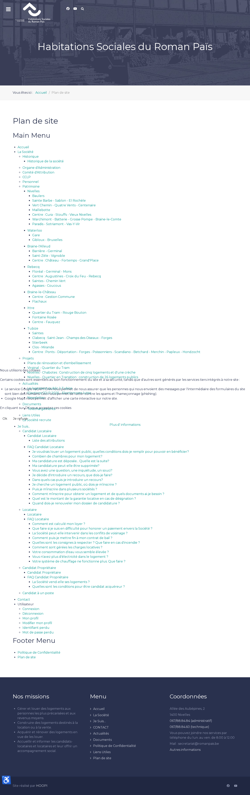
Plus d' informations (125, 425)
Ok (5, 418)
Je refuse (20, 418)
